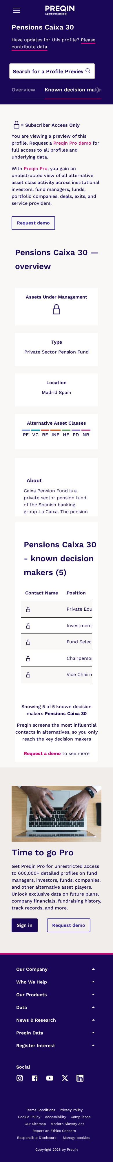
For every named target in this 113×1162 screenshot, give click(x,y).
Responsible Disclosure (37, 1138)
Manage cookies (76, 1138)
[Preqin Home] (60, 10)
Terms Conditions (40, 1110)
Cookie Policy (29, 1117)
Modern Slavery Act (67, 1124)
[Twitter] (64, 1077)
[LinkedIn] (79, 1077)
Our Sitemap (35, 1124)
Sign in (24, 925)
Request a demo (42, 753)
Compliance (81, 1117)
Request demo (33, 223)
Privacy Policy (71, 1110)
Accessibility (55, 1117)
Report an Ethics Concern (54, 1131)
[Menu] (17, 10)
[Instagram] (19, 1077)
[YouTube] (49, 1077)
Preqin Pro (35, 168)
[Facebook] (34, 1077)
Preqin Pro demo (72, 143)
